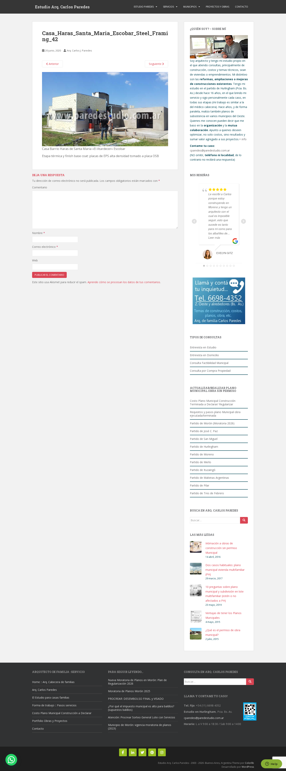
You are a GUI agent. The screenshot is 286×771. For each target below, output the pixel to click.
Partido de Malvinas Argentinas (209, 477)
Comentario (39, 187)
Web (35, 260)
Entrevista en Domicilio (204, 355)
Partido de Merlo (200, 462)
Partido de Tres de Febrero (207, 493)
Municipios (190, 6)
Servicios (168, 6)
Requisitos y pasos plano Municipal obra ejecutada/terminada (215, 413)
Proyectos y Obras (217, 6)
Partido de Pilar (199, 485)
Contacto (241, 6)
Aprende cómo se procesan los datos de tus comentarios (124, 282)
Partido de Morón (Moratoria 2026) (212, 423)
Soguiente (155, 64)
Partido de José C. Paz (204, 431)
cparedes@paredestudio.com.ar (210, 150)
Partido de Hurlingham (204, 446)
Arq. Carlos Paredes (44, 690)
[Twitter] (142, 752)
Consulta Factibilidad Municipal (209, 363)
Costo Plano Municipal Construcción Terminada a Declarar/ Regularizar (212, 402)
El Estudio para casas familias (50, 697)
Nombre (38, 233)
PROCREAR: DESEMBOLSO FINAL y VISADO (136, 699)
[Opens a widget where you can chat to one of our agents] (271, 764)
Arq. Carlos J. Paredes (79, 50)
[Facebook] (123, 752)
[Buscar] (244, 520)
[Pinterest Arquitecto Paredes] (152, 752)
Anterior (53, 64)
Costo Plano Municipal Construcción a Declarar (61, 713)
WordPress (248, 766)
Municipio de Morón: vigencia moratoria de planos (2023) (139, 726)
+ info (243, 139)
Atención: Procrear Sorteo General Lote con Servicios (141, 717)
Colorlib (249, 763)
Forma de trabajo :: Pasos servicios (54, 705)
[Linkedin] (133, 752)
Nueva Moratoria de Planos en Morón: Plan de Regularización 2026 (137, 681)
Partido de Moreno (202, 454)
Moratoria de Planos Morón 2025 (129, 691)
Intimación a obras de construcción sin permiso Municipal (221, 547)
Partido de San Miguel (204, 439)
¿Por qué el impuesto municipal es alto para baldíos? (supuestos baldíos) (141, 708)
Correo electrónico (45, 247)
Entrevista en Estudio (203, 347)
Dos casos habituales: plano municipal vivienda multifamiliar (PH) (225, 569)
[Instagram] (162, 752)
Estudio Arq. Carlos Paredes (62, 6)
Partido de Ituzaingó (202, 470)
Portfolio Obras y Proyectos (49, 721)
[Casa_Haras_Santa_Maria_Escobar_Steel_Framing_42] (105, 109)
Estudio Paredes (144, 6)
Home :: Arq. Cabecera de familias (53, 682)
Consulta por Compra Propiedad (210, 370)
